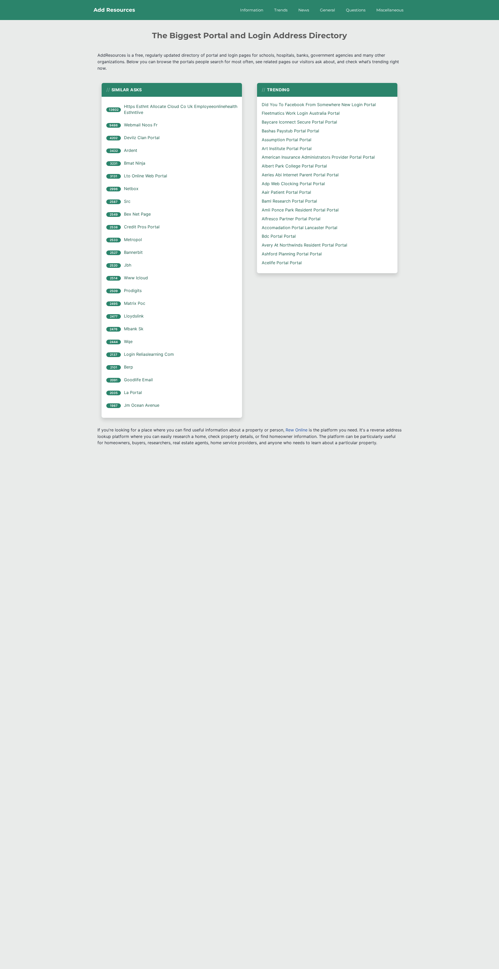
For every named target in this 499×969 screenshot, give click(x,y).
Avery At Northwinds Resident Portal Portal (304, 245)
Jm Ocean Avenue (141, 405)
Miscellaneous (389, 10)
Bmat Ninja (134, 163)
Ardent (130, 150)
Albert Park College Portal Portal (294, 166)
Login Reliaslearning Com (149, 354)
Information (251, 10)
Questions (355, 10)
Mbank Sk (133, 328)
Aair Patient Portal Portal (286, 192)
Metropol (133, 239)
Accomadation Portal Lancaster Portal (299, 227)
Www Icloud (136, 277)
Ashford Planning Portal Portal (292, 253)
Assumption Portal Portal (286, 139)
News (303, 10)
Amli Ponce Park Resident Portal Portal (300, 209)
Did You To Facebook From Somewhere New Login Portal (319, 104)
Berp (128, 367)
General (327, 10)
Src (127, 201)
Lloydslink (134, 316)
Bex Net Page (137, 214)
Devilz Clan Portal (142, 137)
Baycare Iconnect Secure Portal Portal (299, 122)
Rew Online (296, 429)
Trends (280, 10)
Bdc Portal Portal (279, 236)
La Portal (133, 392)
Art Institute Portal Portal (287, 148)
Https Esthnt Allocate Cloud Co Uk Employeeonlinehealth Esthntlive (180, 109)
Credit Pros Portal (142, 226)
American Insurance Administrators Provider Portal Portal (318, 157)
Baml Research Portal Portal (289, 201)
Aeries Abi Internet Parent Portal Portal (300, 174)
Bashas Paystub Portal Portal (290, 130)
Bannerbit (133, 252)
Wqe (128, 341)
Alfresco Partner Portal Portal (291, 218)
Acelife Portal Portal (282, 262)
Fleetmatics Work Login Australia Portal (301, 113)
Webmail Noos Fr (140, 124)
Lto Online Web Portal (145, 175)
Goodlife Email (138, 379)
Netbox (131, 188)
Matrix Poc (134, 303)
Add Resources (114, 10)
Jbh (127, 265)
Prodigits (133, 290)
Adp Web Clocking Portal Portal (293, 183)
